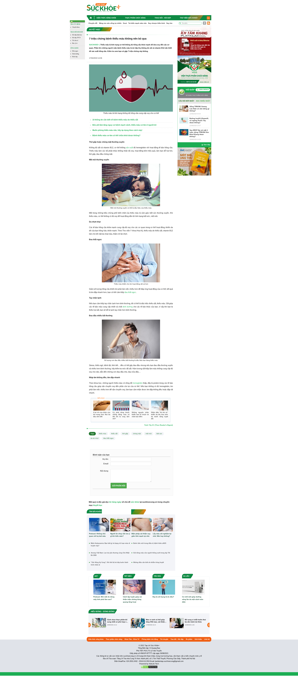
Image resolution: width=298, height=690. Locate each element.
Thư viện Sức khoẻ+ (189, 18)
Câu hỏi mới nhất (186, 101)
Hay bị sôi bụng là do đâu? (163, 597)
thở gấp (125, 433)
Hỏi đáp (190, 90)
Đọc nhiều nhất (203, 101)
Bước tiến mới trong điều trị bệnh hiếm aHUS (149, 543)
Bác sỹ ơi (74, 43)
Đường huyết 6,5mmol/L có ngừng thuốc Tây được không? (199, 120)
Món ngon (75, 51)
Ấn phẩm (189, 639)
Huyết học (97, 505)
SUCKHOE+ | (94, 45)
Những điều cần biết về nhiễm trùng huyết (148, 562)
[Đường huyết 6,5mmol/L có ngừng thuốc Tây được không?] (183, 120)
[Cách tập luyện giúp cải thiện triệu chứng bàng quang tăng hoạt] (134, 587)
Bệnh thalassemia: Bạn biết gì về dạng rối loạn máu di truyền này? (110, 544)
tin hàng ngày (115, 502)
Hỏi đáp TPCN (76, 37)
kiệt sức (159, 433)
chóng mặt (137, 433)
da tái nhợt (94, 438)
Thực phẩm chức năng (135, 18)
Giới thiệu (198, 639)
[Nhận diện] (159, 405)
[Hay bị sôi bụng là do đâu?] (163, 587)
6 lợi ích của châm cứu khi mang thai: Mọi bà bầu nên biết (101, 414)
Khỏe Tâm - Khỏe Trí (132, 639)
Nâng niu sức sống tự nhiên (110, 23)
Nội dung (104, 471)
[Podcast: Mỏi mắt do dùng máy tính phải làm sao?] (104, 587)
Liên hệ (207, 639)
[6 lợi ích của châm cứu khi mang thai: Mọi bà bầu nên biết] (101, 405)
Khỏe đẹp (75, 56)
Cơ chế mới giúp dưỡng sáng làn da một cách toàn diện (192, 599)
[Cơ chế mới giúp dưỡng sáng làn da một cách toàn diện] (193, 587)
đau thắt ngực (130, 292)
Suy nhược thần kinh (156, 23)
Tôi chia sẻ (75, 40)
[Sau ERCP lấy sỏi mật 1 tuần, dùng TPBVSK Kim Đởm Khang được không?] (183, 132)
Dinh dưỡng (75, 54)
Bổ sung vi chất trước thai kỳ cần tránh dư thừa (156, 621)
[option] (110, 623)
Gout (125, 23)
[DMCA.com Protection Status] (149, 667)
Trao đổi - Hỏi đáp (163, 18)
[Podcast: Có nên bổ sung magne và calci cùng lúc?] (177, 625)
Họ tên (105, 459)
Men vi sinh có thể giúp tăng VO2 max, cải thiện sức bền (116, 621)
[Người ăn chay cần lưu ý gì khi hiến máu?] (120, 524)
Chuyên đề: (93, 23)
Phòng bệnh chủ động (150, 639)
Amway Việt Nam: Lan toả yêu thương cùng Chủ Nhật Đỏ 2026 (110, 554)
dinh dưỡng (128, 307)
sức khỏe (135, 502)
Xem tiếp (207, 145)
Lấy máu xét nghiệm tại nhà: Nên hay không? (162, 535)
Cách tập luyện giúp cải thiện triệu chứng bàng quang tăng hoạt (132, 599)
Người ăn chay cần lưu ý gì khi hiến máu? (120, 535)
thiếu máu (102, 433)
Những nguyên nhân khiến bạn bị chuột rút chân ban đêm (140, 414)
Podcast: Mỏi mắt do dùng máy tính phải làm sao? (103, 598)
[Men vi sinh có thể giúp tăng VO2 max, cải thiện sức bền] (99, 623)
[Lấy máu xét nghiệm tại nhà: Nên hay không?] (163, 524)
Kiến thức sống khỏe (106, 18)
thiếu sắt (114, 433)
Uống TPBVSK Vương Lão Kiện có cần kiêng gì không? (199, 109)
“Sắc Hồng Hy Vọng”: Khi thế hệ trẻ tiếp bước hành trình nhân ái (109, 563)
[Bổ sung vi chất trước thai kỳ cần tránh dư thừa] (138, 623)
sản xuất (129, 148)
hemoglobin (138, 383)
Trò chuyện (164, 639)
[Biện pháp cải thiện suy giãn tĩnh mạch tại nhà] (142, 524)
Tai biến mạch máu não (137, 23)
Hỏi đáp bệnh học (77, 35)
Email (105, 464)
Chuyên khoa (76, 27)
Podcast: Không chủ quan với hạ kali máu (97, 535)
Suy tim (169, 23)
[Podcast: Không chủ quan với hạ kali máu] (99, 524)
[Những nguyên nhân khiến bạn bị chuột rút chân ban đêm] (140, 405)
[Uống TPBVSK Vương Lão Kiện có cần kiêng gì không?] (183, 109)
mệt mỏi (149, 433)
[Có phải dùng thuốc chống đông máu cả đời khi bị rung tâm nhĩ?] (121, 405)
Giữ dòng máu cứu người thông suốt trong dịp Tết (151, 553)
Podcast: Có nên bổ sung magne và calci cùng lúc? (195, 621)
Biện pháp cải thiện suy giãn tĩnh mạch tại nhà (141, 535)
